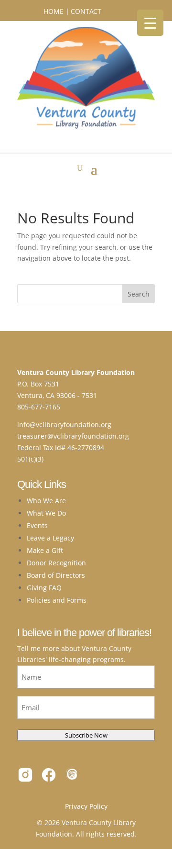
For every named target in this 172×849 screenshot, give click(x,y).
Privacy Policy (86, 806)
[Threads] (72, 776)
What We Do (46, 513)
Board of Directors (56, 575)
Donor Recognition (56, 562)
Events (37, 525)
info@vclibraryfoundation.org (64, 424)
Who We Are (46, 500)
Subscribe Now (86, 735)
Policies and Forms (56, 600)
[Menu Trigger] (150, 23)
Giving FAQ (44, 587)
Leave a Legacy (50, 537)
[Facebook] (49, 776)
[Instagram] (25, 776)
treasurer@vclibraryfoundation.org (73, 436)
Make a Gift (45, 550)
